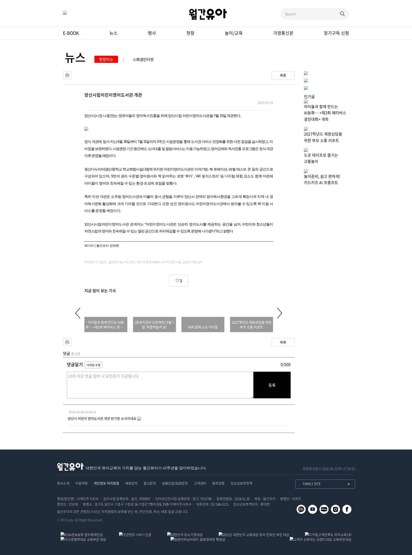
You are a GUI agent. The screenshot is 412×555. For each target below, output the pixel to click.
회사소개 (63, 483)
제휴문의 (131, 483)
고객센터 (200, 483)
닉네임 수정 (93, 365)
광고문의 (150, 483)
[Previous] (77, 313)
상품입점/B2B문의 (175, 483)
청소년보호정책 (241, 483)
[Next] (279, 313)
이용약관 (81, 483)
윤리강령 (218, 483)
